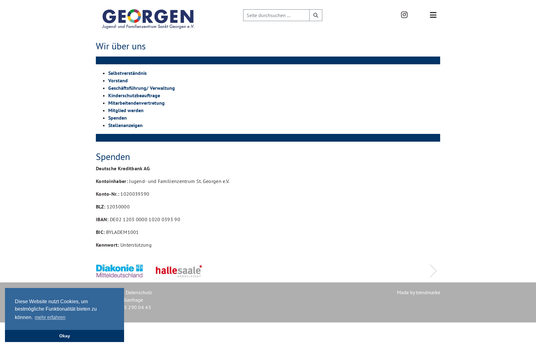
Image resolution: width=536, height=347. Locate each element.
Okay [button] (64, 335)
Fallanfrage (131, 300)
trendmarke (428, 292)
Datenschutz (139, 292)
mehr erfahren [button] (50, 317)
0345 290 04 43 (133, 307)
